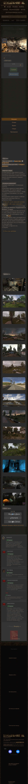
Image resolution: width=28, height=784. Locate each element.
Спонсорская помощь (14, 725)
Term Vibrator (10, 570)
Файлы (21, 6)
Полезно (10, 540)
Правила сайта (12, 674)
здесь (9, 216)
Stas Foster (10, 551)
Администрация (12, 658)
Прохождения (14, 9)
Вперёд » (17, 626)
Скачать (13, 69)
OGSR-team (7, 60)
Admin (7, 592)
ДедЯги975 (9, 537)
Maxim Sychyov (10, 603)
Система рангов (12, 691)
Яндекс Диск (17, 161)
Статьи (5, 9)
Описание (14, 119)
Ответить (21, 538)
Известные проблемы (10, 231)
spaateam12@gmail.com (20, 742)
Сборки (14, 128)
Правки (15, 6)
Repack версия (14, 74)
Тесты (23, 9)
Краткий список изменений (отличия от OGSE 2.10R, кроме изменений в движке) (14, 203)
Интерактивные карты (14, 12)
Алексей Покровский (12, 580)
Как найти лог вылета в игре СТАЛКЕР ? (14, 764)
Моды (9, 6)
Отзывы (14, 122)
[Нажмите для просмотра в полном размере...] (14, 45)
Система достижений (14, 708)
